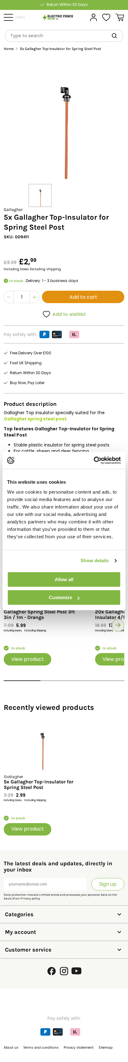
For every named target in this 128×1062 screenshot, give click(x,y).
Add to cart (83, 297)
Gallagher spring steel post (35, 419)
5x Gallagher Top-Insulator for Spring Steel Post (38, 784)
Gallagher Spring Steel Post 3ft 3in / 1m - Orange (39, 614)
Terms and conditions (41, 1047)
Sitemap (105, 1047)
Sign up (108, 884)
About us (11, 1047)
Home (9, 49)
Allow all (64, 579)
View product (27, 659)
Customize (60, 597)
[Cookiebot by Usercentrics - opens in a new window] (93, 460)
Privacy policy (30, 898)
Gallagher (13, 209)
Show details (94, 560)
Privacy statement (79, 1047)
